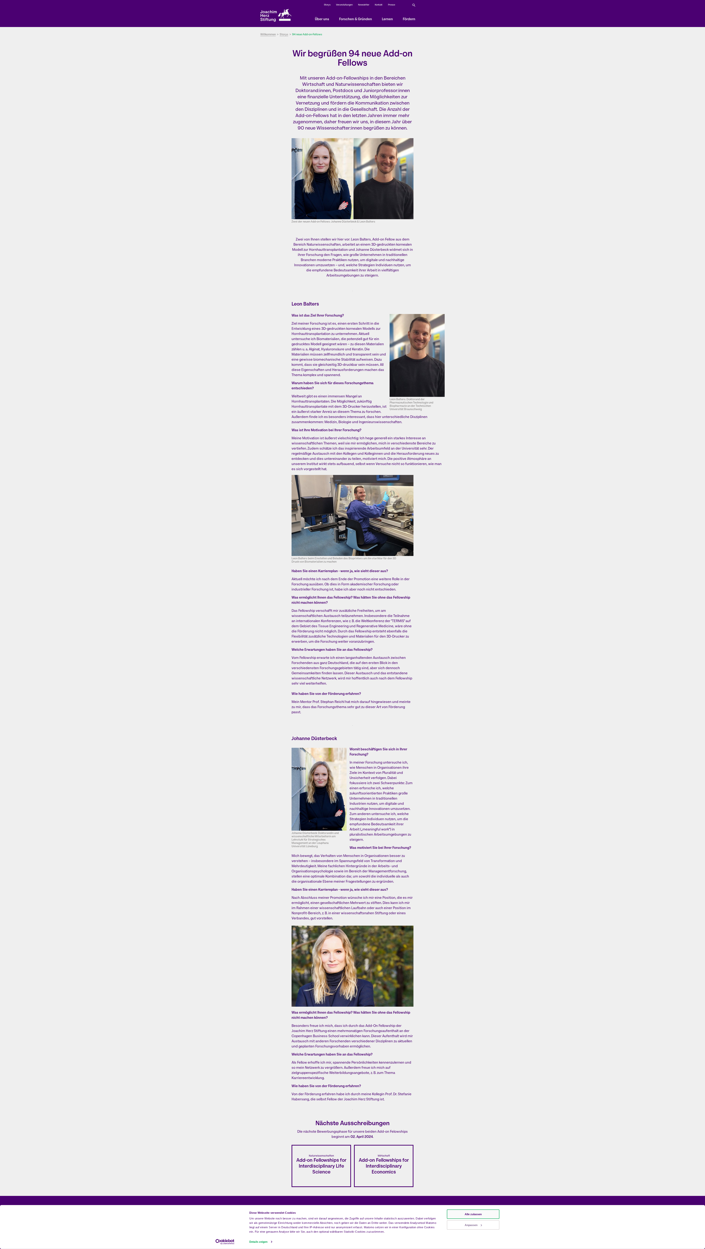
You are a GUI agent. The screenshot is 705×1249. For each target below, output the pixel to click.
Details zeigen (258, 1241)
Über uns (322, 19)
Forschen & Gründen (355, 19)
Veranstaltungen (344, 5)
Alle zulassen (473, 1214)
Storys (327, 5)
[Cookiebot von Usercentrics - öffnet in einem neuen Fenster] (225, 1242)
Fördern (409, 19)
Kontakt (378, 5)
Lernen (387, 19)
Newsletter (363, 5)
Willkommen (268, 34)
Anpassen (471, 1224)
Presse (391, 5)
